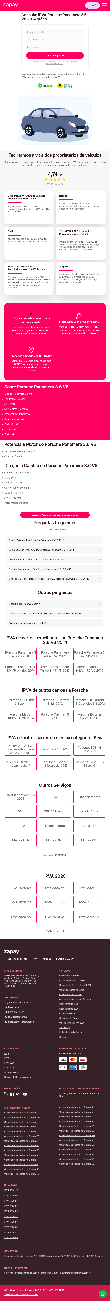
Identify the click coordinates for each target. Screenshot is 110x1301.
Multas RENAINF (55, 855)
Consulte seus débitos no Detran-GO (22, 1150)
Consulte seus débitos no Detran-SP (76, 1112)
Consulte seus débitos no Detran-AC (21, 1145)
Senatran (89, 826)
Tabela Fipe (64, 1027)
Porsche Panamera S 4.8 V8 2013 (89, 654)
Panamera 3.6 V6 (65, 959)
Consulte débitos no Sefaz (72, 990)
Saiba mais (100, 1256)
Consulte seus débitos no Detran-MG (22, 1117)
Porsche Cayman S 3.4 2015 (55, 716)
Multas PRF (89, 840)
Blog (6, 1053)
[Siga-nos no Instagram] (18, 1094)
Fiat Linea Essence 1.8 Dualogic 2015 (55, 763)
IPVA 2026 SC (89, 902)
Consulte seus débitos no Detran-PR (21, 1122)
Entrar (91, 5)
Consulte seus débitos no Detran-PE (21, 1131)
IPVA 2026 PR (89, 888)
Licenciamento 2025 (68, 1004)
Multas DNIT (55, 840)
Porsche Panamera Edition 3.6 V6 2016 (89, 668)
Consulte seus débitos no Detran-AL (76, 1140)
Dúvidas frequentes (17, 1017)
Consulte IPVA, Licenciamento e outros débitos (55, 515)
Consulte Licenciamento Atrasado (75, 999)
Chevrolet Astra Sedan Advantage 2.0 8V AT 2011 (20, 749)
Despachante (55, 826)
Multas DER (20, 840)
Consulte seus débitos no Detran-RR (21, 1169)
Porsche (47, 959)
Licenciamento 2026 (68, 1009)
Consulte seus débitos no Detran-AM (77, 1135)
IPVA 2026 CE (89, 917)
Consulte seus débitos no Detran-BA (76, 1126)
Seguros (63, 1037)
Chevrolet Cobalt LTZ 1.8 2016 (89, 763)
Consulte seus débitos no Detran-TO (21, 1174)
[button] (55, 540)
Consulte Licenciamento (70, 994)
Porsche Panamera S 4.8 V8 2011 (20, 654)
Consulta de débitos (17, 959)
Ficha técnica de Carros (70, 1032)
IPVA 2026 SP (20, 888)
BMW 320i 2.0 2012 (55, 749)
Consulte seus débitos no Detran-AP (21, 1141)
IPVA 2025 (9, 1063)
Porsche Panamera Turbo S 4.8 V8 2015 (55, 668)
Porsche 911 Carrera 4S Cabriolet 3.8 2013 (89, 701)
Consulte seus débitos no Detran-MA (77, 1145)
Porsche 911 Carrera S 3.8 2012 (55, 701)
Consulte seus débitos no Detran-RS (76, 1116)
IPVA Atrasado (11, 1072)
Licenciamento (89, 797)
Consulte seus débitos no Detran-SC (21, 1126)
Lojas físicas (14, 1007)
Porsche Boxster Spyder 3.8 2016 (89, 716)
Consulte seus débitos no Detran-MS (77, 1149)
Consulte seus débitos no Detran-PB (76, 1154)
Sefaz (20, 826)
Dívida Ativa (89, 811)
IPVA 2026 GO (55, 917)
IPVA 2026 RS (20, 902)
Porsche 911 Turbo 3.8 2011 (20, 701)
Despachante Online (69, 1018)
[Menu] (104, 5)
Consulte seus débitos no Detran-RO (76, 1159)
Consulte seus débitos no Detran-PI (21, 1164)
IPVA (55, 797)
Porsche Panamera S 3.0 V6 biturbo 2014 (20, 668)
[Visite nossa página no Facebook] (12, 1094)
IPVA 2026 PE (55, 931)
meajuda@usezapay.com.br (21, 1022)
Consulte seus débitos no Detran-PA (21, 1160)
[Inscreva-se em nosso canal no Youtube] (25, 1094)
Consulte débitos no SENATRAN (75, 985)
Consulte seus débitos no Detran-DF (21, 1112)
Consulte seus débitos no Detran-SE (76, 1164)
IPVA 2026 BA (20, 917)
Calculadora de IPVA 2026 (21, 797)
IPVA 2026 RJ (55, 902)
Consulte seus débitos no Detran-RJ (76, 1107)
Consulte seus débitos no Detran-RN (77, 1121)
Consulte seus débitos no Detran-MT (22, 1155)
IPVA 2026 (9, 1067)
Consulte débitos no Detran (72, 980)
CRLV (21, 811)
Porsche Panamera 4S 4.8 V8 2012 (55, 654)
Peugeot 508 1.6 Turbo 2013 (89, 749)
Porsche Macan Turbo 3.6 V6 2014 (20, 716)
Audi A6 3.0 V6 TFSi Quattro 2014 (20, 763)
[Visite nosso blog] (6, 1094)
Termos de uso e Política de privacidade (61, 63)
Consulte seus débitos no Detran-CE (21, 1136)
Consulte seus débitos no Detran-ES (76, 1131)
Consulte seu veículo (69, 975)
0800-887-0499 (16, 1012)
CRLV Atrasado (55, 811)
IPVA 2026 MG (55, 888)
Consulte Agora (53, 55)
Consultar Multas (67, 1013)
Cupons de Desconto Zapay (17, 1077)
